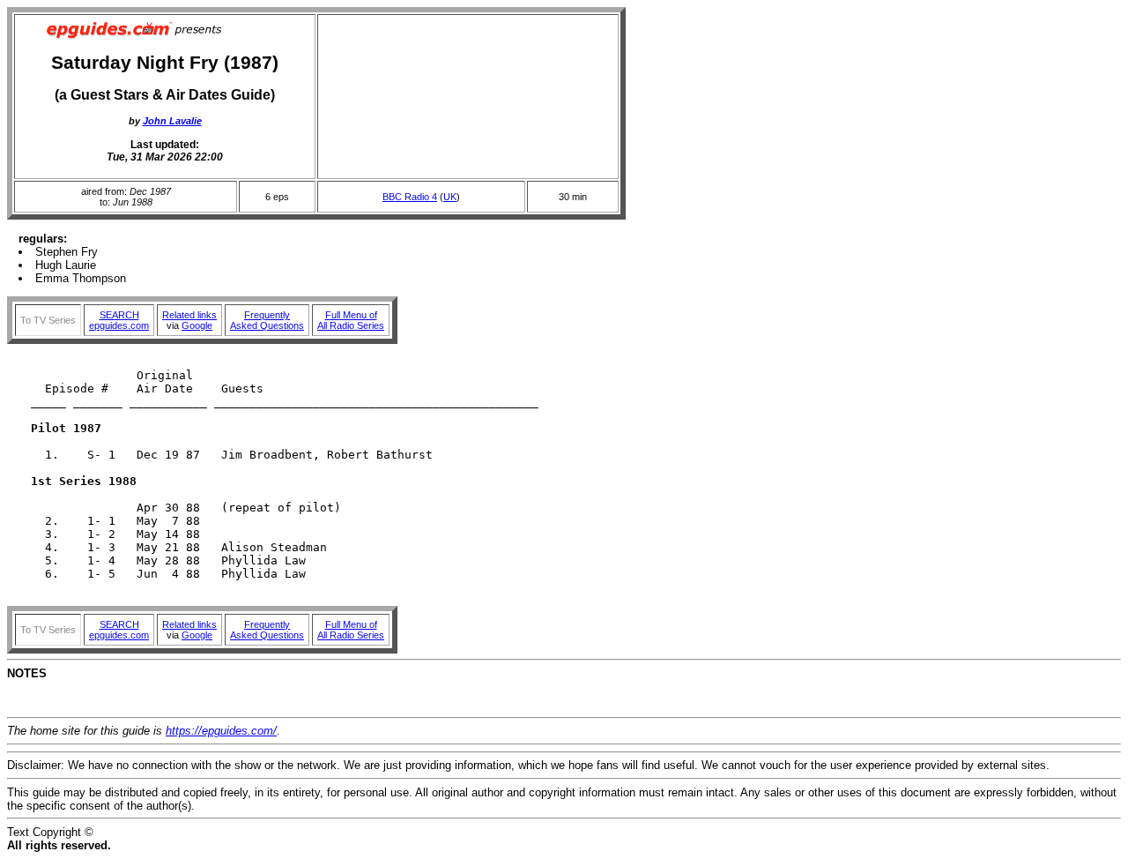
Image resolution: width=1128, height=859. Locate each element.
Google (197, 325)
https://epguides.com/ (221, 730)
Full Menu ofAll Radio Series (350, 320)
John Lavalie (172, 121)
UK (449, 196)
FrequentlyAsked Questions (267, 320)
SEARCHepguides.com (119, 320)
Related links (189, 315)
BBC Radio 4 (409, 196)
